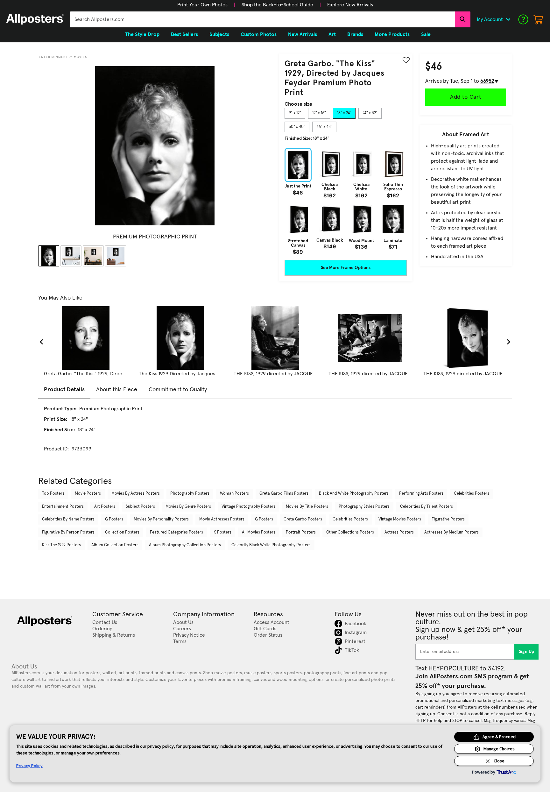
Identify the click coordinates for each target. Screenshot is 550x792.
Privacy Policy (29, 765)
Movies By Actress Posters (135, 493)
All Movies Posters (258, 532)
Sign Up (526, 651)
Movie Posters (88, 493)
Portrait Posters (301, 532)
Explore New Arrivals (350, 4)
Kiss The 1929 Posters (61, 545)
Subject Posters (140, 507)
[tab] (295, 113)
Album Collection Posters (114, 545)
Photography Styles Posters (364, 507)
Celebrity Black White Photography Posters (271, 545)
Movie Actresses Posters (221, 519)
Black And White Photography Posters (354, 493)
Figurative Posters (448, 519)
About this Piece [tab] (116, 389)
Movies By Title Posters (307, 507)
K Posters (222, 532)
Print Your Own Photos (202, 4)
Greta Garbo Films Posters (283, 493)
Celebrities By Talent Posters (426, 507)
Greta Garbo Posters (303, 519)
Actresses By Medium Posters (451, 532)
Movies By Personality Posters (161, 519)
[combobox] (262, 19)
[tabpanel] (346, 201)
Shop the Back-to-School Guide (277, 4)
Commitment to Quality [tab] (178, 389)
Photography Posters (189, 493)
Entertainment (53, 57)
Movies (80, 57)
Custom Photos (259, 34)
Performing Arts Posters (421, 493)
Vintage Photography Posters (248, 507)
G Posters (114, 519)
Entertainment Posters (63, 507)
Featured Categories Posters (176, 532)
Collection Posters (122, 532)
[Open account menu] (508, 19)
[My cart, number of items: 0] (538, 19)
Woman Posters (234, 493)
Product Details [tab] (64, 389)
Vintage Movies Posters (399, 519)
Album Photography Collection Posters (185, 545)
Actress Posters (399, 532)
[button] (202, 4)
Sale (426, 34)
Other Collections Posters (350, 532)
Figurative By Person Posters (68, 532)
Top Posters (53, 493)
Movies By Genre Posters (188, 507)
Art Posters (104, 507)
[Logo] (35, 19)
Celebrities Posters (471, 493)
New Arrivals (302, 34)
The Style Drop (142, 34)
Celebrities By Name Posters (68, 519)
